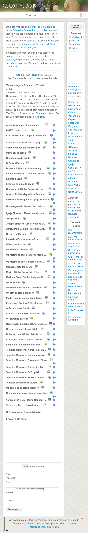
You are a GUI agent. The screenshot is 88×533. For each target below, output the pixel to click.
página (71, 92)
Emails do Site (78, 36)
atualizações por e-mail (18, 59)
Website (9, 492)
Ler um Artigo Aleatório (76, 26)
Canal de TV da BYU (74, 169)
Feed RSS (76, 40)
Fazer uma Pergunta (73, 124)
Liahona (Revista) (72, 145)
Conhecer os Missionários (74, 103)
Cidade (9, 500)
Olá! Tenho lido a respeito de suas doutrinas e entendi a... (76, 261)
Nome (9, 474)
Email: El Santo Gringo (75, 190)
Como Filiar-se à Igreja (75, 176)
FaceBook (76, 44)
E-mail (9, 482)
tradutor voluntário (73, 215)
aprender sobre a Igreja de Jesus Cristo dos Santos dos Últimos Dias (30, 28)
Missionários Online (74, 110)
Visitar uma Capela (74, 117)
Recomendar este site (74, 88)
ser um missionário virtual (74, 207)
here (42, 116)
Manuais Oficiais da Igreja (73, 161)
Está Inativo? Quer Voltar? (75, 183)
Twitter (74, 47)
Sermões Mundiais (72, 152)
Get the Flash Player (26, 74)
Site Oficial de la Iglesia (75, 131)
